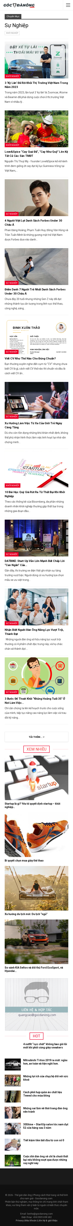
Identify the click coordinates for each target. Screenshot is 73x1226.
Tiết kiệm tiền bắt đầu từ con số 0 (43, 1140)
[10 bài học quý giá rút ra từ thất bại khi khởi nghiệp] (36, 469)
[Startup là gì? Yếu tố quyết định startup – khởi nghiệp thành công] (36, 778)
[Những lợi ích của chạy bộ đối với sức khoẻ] (13, 1081)
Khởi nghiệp (12, 33)
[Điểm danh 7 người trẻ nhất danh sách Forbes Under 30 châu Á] (36, 266)
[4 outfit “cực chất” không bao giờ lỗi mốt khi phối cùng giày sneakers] (13, 1048)
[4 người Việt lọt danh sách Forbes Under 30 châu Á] (36, 197)
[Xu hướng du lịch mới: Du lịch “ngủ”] (36, 888)
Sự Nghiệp (11, 213)
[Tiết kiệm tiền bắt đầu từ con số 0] (13, 1145)
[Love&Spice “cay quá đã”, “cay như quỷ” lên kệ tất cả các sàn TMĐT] (36, 128)
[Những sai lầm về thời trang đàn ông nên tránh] (13, 1113)
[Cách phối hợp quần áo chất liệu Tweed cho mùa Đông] (13, 1097)
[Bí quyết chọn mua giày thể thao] (36, 834)
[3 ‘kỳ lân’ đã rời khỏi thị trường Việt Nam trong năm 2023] (36, 60)
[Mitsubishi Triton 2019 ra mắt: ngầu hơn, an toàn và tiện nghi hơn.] (13, 1065)
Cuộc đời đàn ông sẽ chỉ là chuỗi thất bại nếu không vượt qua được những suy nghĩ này (45, 1160)
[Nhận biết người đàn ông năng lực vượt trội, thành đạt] (36, 606)
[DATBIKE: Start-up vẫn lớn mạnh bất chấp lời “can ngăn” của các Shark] (36, 538)
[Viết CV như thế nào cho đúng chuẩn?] (36, 335)
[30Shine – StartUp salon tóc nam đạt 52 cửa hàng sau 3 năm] (13, 1129)
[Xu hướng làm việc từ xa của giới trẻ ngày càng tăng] (36, 400)
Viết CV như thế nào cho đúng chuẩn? (30, 358)
